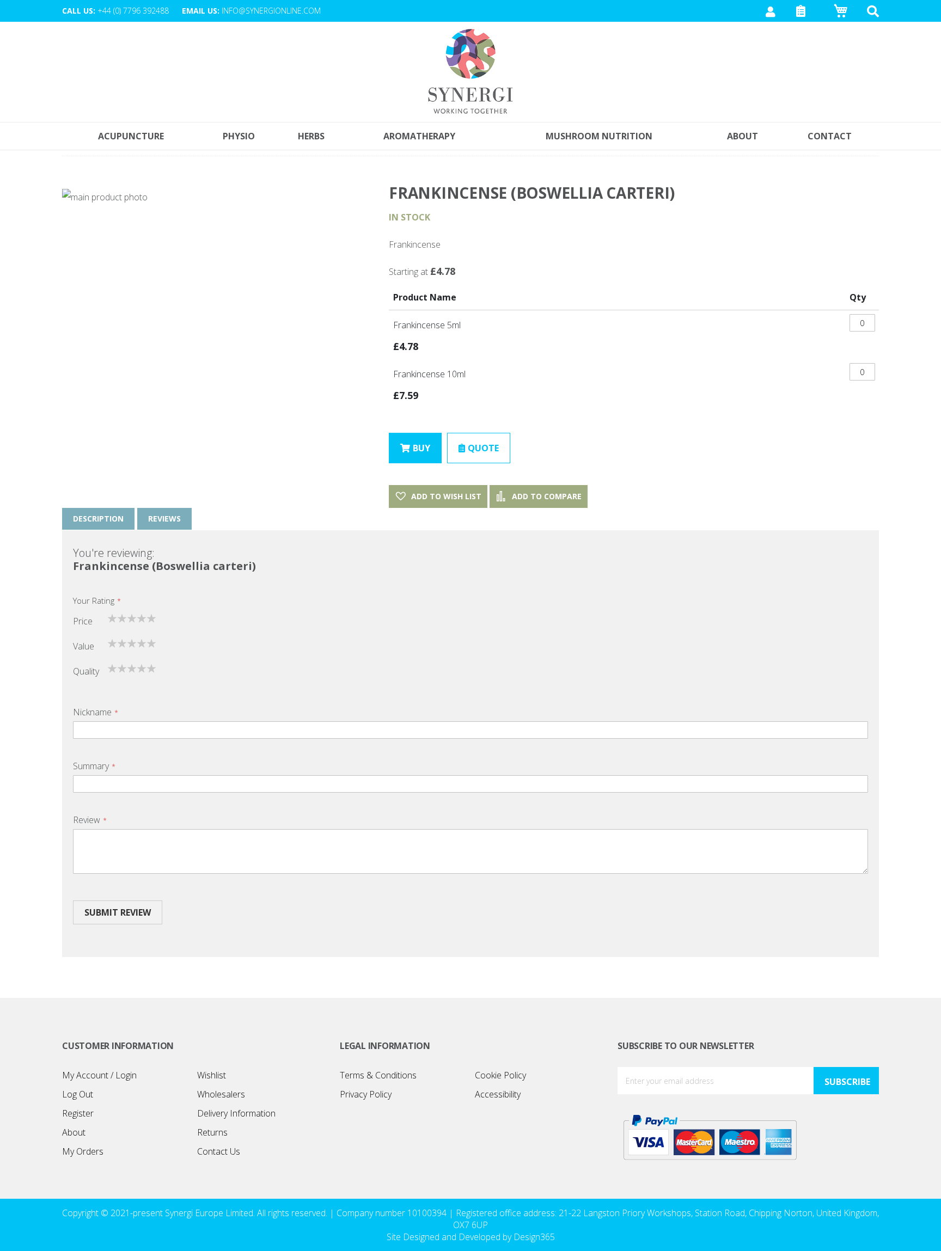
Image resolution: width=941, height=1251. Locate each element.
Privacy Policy (366, 1094)
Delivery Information (236, 1113)
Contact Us (218, 1151)
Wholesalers (221, 1094)
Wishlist (211, 1075)
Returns (212, 1132)
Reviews (164, 518)
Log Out (77, 1094)
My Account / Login (99, 1075)
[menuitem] (829, 136)
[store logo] (470, 71)
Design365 (534, 1237)
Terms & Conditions (378, 1075)
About (73, 1132)
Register (78, 1113)
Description (98, 518)
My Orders (82, 1151)
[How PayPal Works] (710, 1137)
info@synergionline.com (271, 10)
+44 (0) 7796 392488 (133, 10)
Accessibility (498, 1094)
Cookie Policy (500, 1075)
